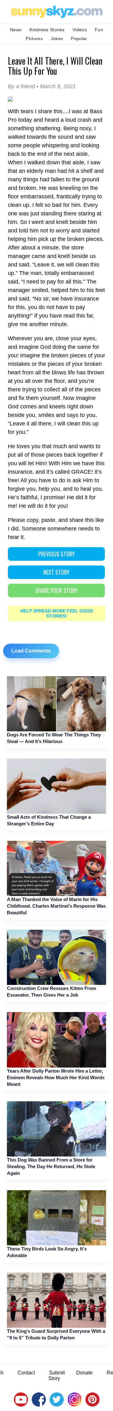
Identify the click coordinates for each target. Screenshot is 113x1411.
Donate (84, 1372)
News (15, 29)
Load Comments (31, 650)
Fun (99, 29)
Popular (79, 38)
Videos (80, 29)
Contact (26, 1372)
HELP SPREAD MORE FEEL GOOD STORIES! (56, 613)
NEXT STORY (56, 572)
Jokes (57, 38)
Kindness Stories (47, 29)
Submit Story (56, 1375)
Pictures (34, 38)
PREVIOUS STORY (56, 554)
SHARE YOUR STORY (56, 590)
